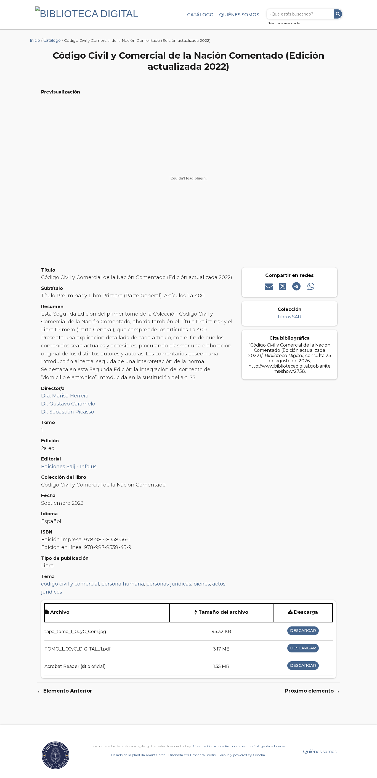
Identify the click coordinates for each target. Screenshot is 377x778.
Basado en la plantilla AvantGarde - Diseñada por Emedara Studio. (164, 755)
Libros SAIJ (289, 316)
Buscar (338, 14)
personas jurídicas (168, 584)
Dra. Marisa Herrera (65, 396)
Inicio (35, 40)
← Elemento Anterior (64, 691)
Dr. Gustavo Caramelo (68, 404)
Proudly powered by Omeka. (243, 755)
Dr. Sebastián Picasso (67, 412)
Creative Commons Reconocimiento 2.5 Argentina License (239, 746)
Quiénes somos (239, 14)
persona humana (122, 584)
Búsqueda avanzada (283, 23)
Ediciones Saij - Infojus (69, 467)
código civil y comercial (70, 584)
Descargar (303, 630)
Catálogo (200, 14)
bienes (201, 584)
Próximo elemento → (312, 691)
